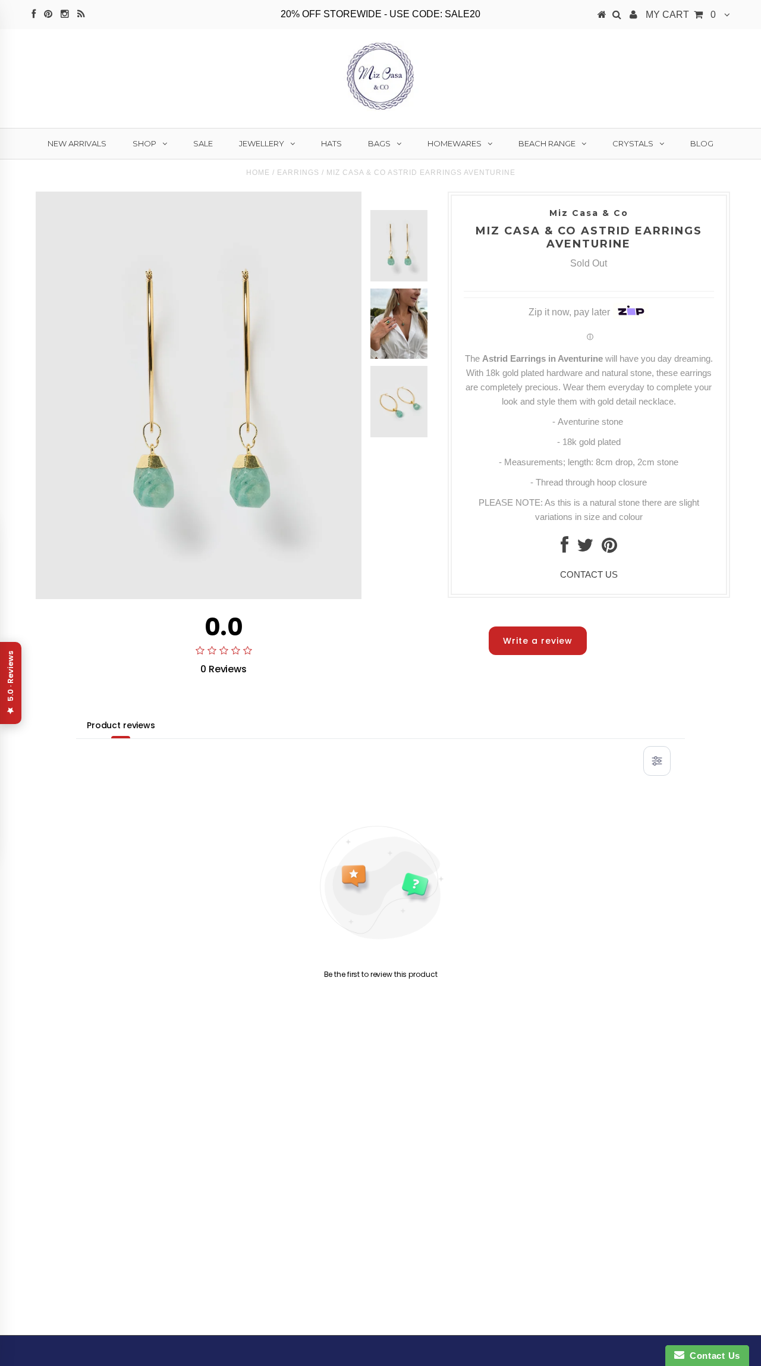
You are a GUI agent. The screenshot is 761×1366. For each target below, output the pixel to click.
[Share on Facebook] (564, 548)
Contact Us (712, 1356)
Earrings (298, 172)
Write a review (538, 641)
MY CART (681, 15)
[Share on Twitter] (585, 548)
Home (258, 172)
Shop (144, 143)
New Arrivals (77, 143)
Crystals (632, 143)
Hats (331, 143)
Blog (701, 143)
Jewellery (261, 143)
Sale (203, 143)
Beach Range (547, 143)
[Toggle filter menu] (657, 761)
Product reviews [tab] (121, 725)
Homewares (454, 143)
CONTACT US (589, 574)
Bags (379, 143)
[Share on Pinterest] (609, 548)
